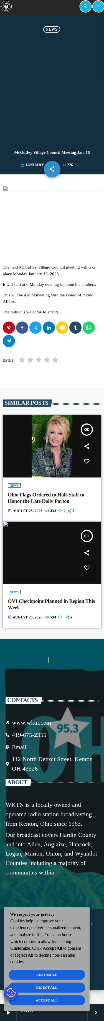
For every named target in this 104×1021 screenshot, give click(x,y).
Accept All (47, 1000)
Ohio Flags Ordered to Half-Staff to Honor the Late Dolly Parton (46, 498)
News (51, 29)
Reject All (46, 988)
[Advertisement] (52, 87)
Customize (46, 975)
